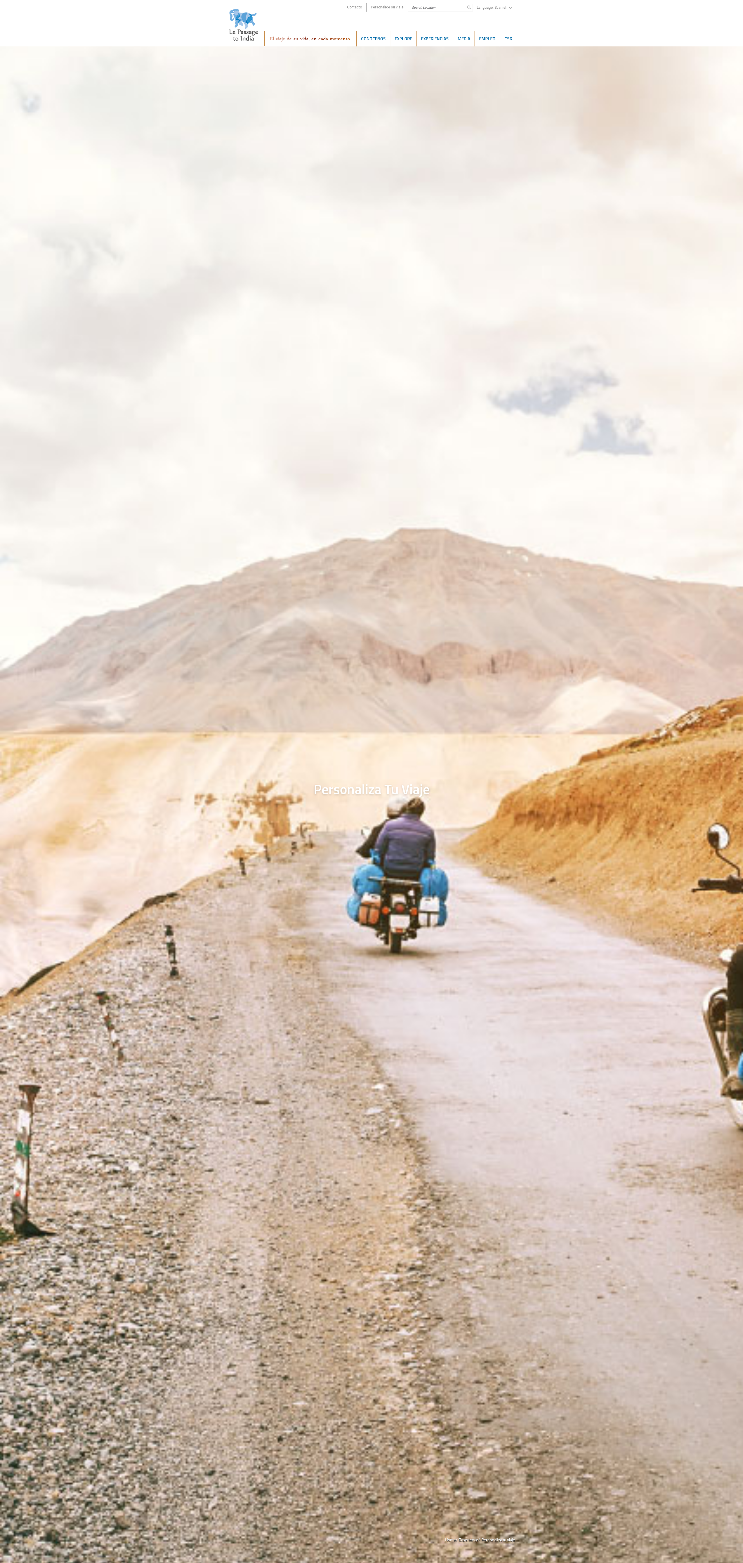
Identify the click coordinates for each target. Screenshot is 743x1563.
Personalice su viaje (387, 7)
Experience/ (469, 1540)
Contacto (354, 7)
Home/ (451, 1540)
